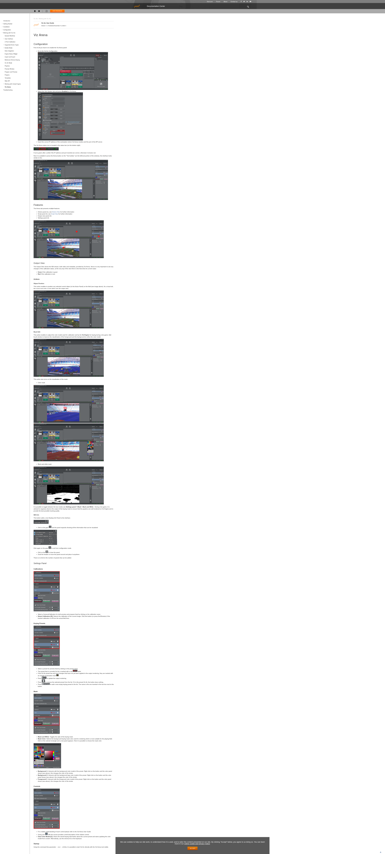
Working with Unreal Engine (13, 84)
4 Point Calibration (10, 42)
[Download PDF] (46, 11)
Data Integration (9, 51)
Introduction (6, 21)
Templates (8, 78)
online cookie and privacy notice (197, 844)
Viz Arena (8, 87)
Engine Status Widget (11, 54)
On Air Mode (8, 63)
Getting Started (7, 24)
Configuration (7, 30)
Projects (7, 75)
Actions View (56, 212)
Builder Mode (8, 48)
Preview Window (9, 69)
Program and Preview (11, 72)
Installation (6, 27)
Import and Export (10, 57)
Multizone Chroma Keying (12, 60)
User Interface (9, 39)
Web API (7, 81)
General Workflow (10, 36)
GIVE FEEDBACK (57, 11)
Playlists (7, 66)
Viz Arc (36, 19)
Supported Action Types (12, 45)
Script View (54, 214)
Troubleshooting (7, 90)
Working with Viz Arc (9, 33)
